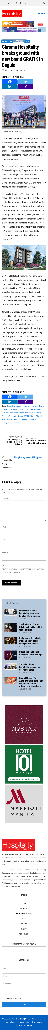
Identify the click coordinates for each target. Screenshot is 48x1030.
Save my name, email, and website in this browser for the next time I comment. (23, 571)
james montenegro (20, 419)
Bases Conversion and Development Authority (25, 406)
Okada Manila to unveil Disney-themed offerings (30, 653)
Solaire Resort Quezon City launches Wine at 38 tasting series (30, 627)
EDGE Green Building (32, 409)
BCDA (4, 409)
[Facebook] (10, 81)
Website (5, 553)
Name (4, 527)
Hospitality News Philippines (14, 70)
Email (4, 540)
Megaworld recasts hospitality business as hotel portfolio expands (29, 613)
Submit (24, 1005)
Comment (6, 498)
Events (24, 929)
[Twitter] (25, 81)
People (24, 919)
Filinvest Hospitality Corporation (15, 412)
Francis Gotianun (16, 416)
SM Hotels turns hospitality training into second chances (29, 667)
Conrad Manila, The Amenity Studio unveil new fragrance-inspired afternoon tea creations (31, 682)
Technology (24, 934)
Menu (43, 13)
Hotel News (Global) (24, 913)
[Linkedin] (10, 86)
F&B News (24, 924)
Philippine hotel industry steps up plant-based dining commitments (30, 641)
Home (24, 903)
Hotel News (7, 41)
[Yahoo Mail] (25, 86)
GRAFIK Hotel (29, 416)
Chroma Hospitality (15, 409)
